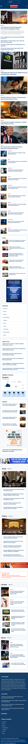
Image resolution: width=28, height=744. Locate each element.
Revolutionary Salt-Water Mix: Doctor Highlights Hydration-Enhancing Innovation (18, 617)
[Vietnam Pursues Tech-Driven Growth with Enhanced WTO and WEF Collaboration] (4, 214)
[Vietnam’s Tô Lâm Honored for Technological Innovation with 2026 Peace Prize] (5, 248)
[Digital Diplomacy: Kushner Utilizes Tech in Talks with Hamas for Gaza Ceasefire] (14, 479)
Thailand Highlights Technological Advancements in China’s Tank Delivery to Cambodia (13, 551)
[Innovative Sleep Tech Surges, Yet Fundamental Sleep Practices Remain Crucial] (14, 88)
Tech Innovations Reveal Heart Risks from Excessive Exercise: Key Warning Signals (18, 630)
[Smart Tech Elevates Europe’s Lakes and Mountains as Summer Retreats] (4, 162)
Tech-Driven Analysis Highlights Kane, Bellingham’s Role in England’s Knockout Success (17, 656)
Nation (4, 311)
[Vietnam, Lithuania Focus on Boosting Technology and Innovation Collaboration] (4, 205)
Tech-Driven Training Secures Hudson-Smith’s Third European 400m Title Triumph (16, 645)
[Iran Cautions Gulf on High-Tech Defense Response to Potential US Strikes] (14, 137)
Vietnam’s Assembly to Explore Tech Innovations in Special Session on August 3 (13, 532)
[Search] (26, 6)
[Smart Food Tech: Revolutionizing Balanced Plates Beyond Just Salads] (6, 612)
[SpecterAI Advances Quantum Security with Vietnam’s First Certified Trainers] (4, 222)
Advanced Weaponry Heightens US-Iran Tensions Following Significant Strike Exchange (13, 494)
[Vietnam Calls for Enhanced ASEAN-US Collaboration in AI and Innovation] (5, 262)
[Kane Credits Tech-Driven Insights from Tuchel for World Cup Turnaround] (6, 665)
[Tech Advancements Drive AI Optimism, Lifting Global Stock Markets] (4, 154)
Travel (4, 326)
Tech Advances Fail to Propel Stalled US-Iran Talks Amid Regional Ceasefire (13, 499)
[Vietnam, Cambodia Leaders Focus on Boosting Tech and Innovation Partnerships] (4, 196)
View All (9, 468)
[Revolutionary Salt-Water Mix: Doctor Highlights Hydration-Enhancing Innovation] (6, 618)
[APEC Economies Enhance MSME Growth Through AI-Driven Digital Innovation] (4, 188)
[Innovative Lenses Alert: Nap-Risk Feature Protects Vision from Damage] (5, 602)
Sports (4, 335)
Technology (5, 329)
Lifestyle (5, 320)
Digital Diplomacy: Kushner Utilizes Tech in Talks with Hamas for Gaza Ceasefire (13, 484)
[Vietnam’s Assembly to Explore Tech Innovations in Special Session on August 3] (4, 179)
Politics (5, 314)
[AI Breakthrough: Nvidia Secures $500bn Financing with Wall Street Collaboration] (14, 63)
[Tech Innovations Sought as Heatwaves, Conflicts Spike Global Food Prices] (14, 113)
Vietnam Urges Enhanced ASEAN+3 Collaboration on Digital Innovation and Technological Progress (16, 254)
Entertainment (6, 332)
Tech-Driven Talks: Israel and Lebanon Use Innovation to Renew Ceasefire (12, 503)
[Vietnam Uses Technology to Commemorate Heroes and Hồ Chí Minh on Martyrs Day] (5, 242)
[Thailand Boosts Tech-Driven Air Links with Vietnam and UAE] (5, 275)
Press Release (6, 317)
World (4, 323)
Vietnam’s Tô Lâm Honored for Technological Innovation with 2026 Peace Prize (17, 248)
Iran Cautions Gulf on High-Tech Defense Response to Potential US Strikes (13, 490)
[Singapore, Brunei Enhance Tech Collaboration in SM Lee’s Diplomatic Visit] (5, 268)
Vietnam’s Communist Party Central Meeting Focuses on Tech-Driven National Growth (12, 546)
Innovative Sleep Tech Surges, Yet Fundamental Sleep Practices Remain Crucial (17, 592)
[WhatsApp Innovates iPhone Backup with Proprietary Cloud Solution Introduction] (4, 171)
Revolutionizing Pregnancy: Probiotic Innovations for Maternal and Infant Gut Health (18, 623)
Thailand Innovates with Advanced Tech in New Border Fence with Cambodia (13, 542)
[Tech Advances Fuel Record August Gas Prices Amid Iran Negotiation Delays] (14, 22)
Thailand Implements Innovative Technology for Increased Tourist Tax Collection (13, 508)
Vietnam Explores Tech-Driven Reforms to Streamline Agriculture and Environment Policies (13, 555)
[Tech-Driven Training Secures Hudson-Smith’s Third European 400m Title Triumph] (5, 645)
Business (5, 308)
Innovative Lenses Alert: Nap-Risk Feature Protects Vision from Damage (17, 603)
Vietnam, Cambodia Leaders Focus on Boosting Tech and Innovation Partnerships (13, 537)
